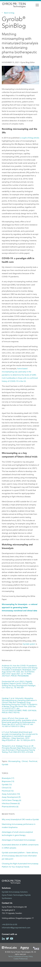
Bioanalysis (8, 778)
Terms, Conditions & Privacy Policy (20, 956)
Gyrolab (5, 764)
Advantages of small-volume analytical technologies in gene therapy (17, 834)
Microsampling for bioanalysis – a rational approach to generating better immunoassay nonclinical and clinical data (19, 607)
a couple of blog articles (29, 138)
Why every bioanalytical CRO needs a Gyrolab (20, 819)
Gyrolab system (29, 644)
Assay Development (11, 797)
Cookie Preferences (21, 959)
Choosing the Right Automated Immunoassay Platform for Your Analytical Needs (20, 865)
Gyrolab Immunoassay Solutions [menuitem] (15, 892)
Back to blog (9, 13)
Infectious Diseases (11, 803)
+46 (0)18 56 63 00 (9, 924)
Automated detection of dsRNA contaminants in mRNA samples (20, 846)
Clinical (25, 761)
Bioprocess (8, 781)
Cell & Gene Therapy (11, 800)
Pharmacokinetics (10, 806)
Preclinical (33, 761)
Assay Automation (11, 794)
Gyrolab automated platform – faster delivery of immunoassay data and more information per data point (20, 855)
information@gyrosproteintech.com (16, 927)
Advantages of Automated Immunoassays (18, 840)
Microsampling (14, 761)
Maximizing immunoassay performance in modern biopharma (18, 826)
